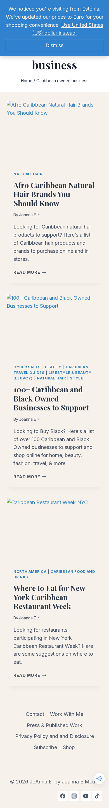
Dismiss (54, 45)
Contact (35, 714)
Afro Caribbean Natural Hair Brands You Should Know (53, 194)
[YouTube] (86, 796)
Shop (69, 747)
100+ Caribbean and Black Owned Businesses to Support (51, 398)
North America (29, 571)
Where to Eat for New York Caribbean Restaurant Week (49, 597)
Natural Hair (27, 174)
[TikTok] (97, 796)
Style (76, 378)
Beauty (53, 367)
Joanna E (27, 214)
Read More (29, 272)
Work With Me (66, 714)
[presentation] (54, 133)
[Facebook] (63, 796)
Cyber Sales (27, 367)
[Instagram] (74, 796)
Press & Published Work (54, 725)
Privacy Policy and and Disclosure (54, 736)
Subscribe (45, 747)
